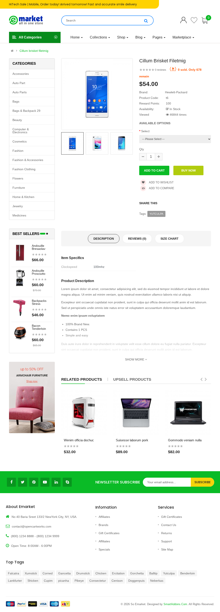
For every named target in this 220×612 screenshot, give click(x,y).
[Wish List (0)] (194, 20)
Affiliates (104, 516)
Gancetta (64, 573)
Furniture (18, 187)
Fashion (17, 150)
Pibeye (79, 580)
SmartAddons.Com (175, 604)
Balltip (153, 573)
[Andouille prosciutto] (20, 277)
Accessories (20, 73)
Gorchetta (137, 573)
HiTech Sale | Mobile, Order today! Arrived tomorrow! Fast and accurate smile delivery (73, 4)
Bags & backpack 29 (26, 110)
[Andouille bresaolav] (20, 252)
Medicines (19, 215)
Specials (104, 549)
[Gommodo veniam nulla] (188, 413)
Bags (15, 101)
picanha (63, 580)
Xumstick (31, 573)
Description (103, 238)
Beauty (17, 120)
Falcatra (13, 573)
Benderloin (187, 573)
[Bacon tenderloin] (20, 332)
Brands (103, 525)
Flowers (17, 178)
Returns (166, 533)
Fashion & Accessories (27, 160)
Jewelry (17, 206)
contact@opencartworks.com (31, 526)
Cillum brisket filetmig (34, 50)
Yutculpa (156, 213)
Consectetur (97, 580)
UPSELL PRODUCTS (132, 379)
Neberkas (156, 580)
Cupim (48, 580)
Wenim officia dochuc (79, 440)
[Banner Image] (32, 397)
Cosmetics (19, 141)
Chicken (100, 573)
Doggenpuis (136, 580)
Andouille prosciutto (38, 272)
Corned (48, 573)
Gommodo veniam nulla (185, 440)
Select (145, 131)
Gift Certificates (109, 533)
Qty (141, 149)
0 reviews (160, 69)
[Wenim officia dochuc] (84, 413)
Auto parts (19, 92)
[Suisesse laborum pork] (136, 413)
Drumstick (83, 573)
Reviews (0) (137, 238)
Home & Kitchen (23, 197)
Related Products (81, 379)
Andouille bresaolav (38, 247)
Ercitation (118, 573)
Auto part (18, 83)
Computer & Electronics (20, 130)
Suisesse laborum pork (132, 440)
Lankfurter (15, 580)
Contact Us (168, 525)
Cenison (117, 580)
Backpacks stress (39, 302)
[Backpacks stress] (20, 307)
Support (166, 541)
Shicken (33, 580)
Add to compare (161, 188)
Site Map (167, 549)
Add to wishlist (161, 182)
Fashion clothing (23, 169)
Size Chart (169, 238)
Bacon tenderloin (39, 327)
